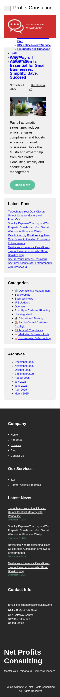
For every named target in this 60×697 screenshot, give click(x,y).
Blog (13, 450)
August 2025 (22, 377)
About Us (16, 440)
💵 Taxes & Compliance (29, 330)
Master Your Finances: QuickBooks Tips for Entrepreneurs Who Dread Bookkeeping (29, 251)
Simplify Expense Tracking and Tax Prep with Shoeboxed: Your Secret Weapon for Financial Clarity (29, 227)
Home (14, 434)
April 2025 (21, 389)
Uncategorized (23, 314)
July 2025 (20, 381)
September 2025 (24, 373)
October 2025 (23, 369)
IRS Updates (22, 302)
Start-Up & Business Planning (32, 310)
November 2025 (24, 365)
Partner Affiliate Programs (26, 485)
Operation (20, 306)
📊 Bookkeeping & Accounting (33, 338)
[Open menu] (7, 8)
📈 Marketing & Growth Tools (32, 334)
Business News (24, 298)
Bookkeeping (22, 294)
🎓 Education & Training (29, 318)
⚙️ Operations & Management (32, 290)
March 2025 (22, 393)
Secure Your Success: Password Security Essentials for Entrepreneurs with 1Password (30, 263)
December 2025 (24, 362)
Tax (13, 479)
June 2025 (21, 385)
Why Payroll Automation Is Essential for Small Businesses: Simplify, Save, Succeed (28, 67)
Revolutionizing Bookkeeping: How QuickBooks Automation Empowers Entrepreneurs (29, 239)
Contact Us (17, 455)
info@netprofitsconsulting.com (34, 604)
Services (16, 445)
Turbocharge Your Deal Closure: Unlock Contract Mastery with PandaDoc (27, 215)
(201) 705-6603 (27, 609)
